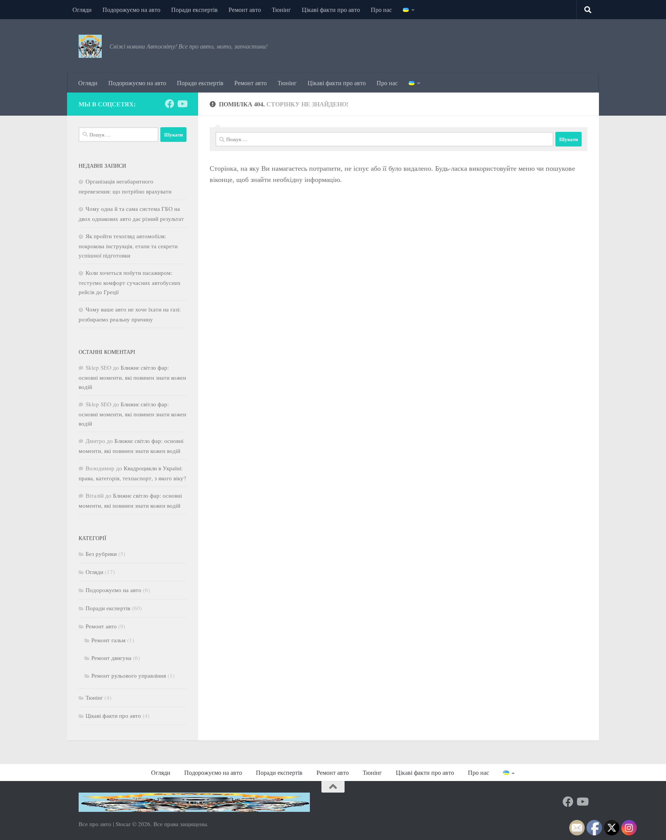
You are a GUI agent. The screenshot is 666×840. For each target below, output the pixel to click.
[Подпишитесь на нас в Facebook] (169, 103)
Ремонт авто (245, 9)
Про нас (381, 9)
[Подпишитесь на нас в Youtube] (182, 103)
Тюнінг (281, 9)
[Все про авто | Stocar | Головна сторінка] (90, 46)
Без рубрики (101, 553)
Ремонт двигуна (111, 658)
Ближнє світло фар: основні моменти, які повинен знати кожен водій (132, 377)
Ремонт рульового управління (128, 675)
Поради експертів (194, 9)
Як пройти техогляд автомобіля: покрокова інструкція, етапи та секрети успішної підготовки (128, 245)
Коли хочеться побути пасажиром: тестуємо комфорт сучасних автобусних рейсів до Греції (130, 282)
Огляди (82, 9)
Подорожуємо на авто (131, 9)
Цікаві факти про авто (331, 9)
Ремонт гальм (108, 640)
